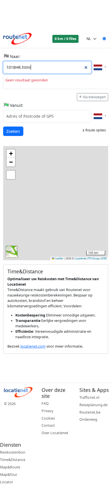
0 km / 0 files (65, 38)
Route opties (95, 130)
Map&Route (10, 467)
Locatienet (80, 258)
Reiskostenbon (12, 452)
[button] (11, 153)
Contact (48, 425)
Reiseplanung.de (93, 404)
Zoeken (13, 131)
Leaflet (58, 258)
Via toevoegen (94, 97)
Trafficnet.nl (89, 397)
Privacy (47, 410)
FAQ (45, 403)
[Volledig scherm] (11, 175)
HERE (103, 258)
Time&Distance (12, 459)
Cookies (48, 418)
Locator (6, 482)
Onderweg (88, 419)
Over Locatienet (55, 432)
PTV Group (93, 258)
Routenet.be (89, 412)
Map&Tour (8, 474)
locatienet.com (33, 346)
